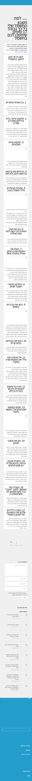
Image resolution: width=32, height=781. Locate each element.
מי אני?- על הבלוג (25, 746)
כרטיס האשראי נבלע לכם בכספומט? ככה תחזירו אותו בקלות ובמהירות (12, 687)
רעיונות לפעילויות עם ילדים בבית (12, 645)
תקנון (28, 776)
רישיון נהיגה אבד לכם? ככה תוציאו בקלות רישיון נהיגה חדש (12, 666)
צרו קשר (28, 750)
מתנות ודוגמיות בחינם (13, 625)
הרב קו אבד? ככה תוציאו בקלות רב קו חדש (12, 635)
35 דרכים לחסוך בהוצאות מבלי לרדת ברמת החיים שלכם (12, 656)
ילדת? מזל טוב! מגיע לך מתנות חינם (12, 615)
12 (11, 545)
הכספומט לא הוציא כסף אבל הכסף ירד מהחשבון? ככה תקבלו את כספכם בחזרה (12, 677)
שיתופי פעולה (26, 771)
